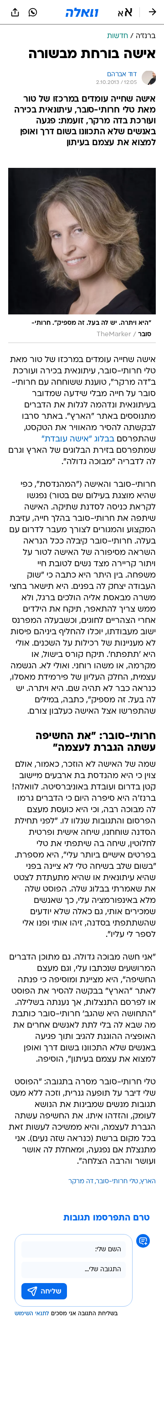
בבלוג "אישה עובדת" (77, 439)
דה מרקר (80, 1182)
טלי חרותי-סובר (117, 1182)
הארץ (148, 1182)
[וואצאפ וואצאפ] (32, 12)
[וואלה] (82, 12)
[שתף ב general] (15, 12)
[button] (125, 12)
